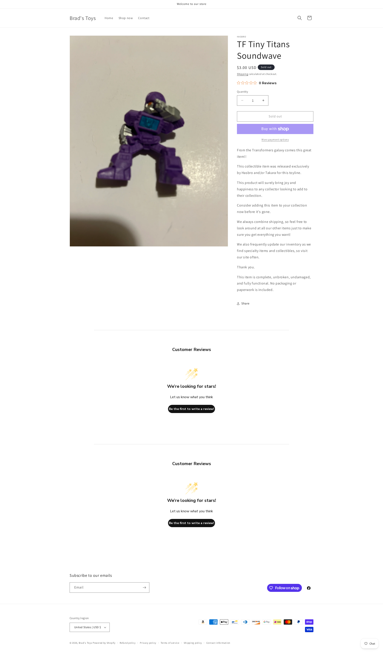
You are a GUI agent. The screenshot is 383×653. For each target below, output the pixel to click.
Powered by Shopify (104, 642)
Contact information (218, 642)
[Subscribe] (144, 587)
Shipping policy (193, 642)
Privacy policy (148, 642)
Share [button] (245, 303)
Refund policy (127, 642)
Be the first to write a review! (191, 409)
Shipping (242, 74)
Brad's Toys (85, 642)
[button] (300, 18)
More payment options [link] (275, 139)
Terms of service (170, 642)
